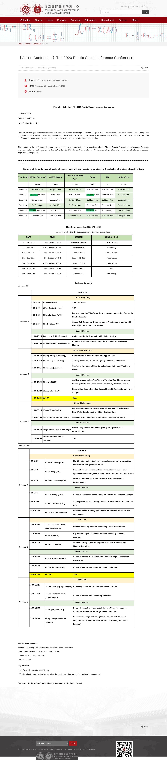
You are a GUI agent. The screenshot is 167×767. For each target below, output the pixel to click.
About (38, 20)
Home (124, 6)
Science (75, 20)
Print (146, 68)
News (50, 20)
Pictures (123, 20)
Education (90, 20)
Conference (37, 44)
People (61, 20)
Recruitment (107, 20)
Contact (134, 6)
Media (135, 20)
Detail (45, 44)
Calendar (25, 20)
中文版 (144, 6)
